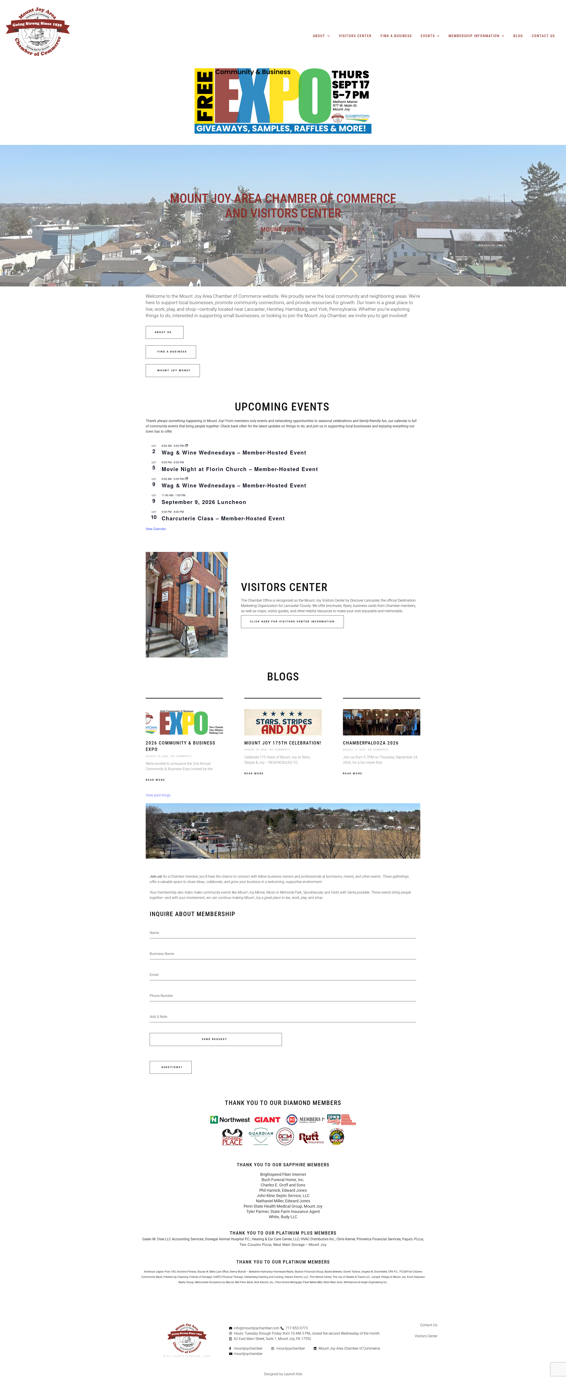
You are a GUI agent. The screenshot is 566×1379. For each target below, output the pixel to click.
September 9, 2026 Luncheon (204, 502)
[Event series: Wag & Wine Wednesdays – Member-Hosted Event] (186, 445)
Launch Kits (293, 1374)
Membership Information (474, 36)
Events (428, 36)
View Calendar (156, 529)
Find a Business (396, 36)
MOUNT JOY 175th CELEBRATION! (282, 743)
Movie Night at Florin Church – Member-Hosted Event (240, 469)
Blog (518, 36)
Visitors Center (355, 36)
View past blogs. (158, 795)
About (319, 36)
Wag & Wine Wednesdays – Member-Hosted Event (234, 452)
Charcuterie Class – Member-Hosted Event (223, 518)
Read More (155, 780)
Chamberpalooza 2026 (371, 743)
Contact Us (543, 36)
